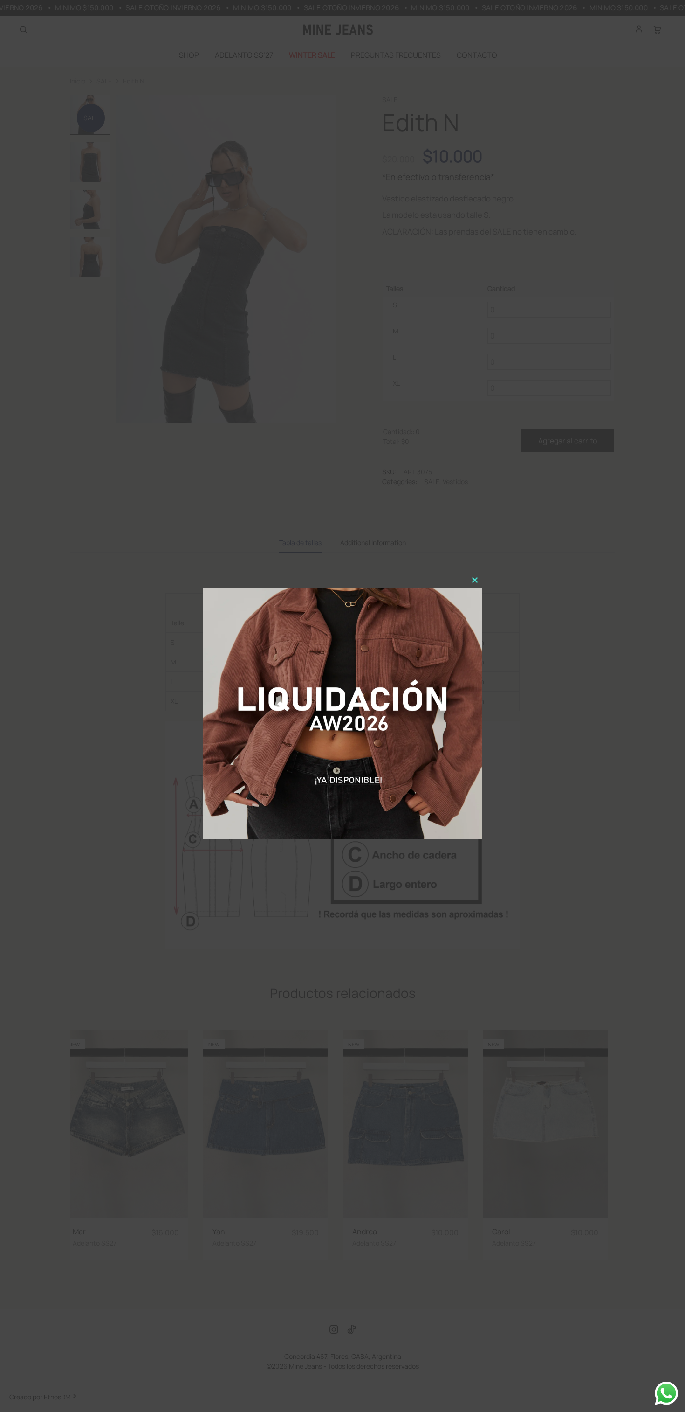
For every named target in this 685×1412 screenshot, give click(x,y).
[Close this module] (474, 580)
